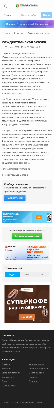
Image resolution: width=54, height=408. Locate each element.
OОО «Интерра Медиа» (30, 402)
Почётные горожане (38, 368)
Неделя (12, 274)
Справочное (8, 377)
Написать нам (14, 197)
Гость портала (9, 385)
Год (41, 274)
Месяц (27, 274)
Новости (6, 368)
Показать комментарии (27, 236)
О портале (34, 381)
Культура (18, 33)
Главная (6, 33)
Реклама (33, 377)
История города (36, 364)
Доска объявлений (11, 373)
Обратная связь (36, 373)
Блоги (4, 381)
